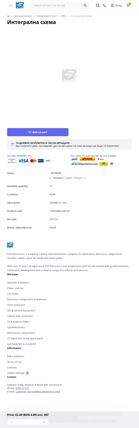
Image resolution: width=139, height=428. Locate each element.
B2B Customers (15, 356)
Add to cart (39, 132)
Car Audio (12, 293)
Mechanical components (21, 332)
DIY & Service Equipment (21, 310)
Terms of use (14, 362)
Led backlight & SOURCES (21, 344)
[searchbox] (60, 5)
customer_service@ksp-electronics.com (38, 391)
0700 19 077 (22, 388)
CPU (63, 16)
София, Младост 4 (75, 177)
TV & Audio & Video (18, 321)
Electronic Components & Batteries (27, 299)
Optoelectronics (16, 327)
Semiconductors (23, 16)
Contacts (12, 367)
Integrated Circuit (47, 16)
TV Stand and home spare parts (25, 338)
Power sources (15, 288)
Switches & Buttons (18, 282)
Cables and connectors (20, 316)
